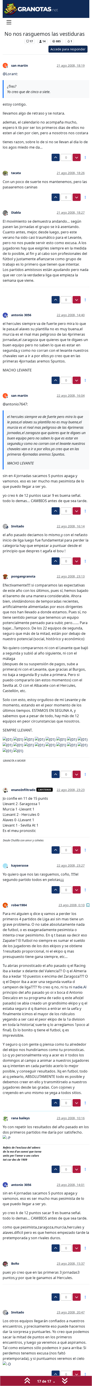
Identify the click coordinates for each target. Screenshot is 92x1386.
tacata (16, 173)
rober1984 (19, 905)
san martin (19, 65)
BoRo (15, 1263)
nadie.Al (79, 987)
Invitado (17, 526)
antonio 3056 (21, 315)
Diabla (16, 212)
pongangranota (23, 576)
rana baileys (20, 1118)
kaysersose (19, 865)
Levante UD (13, 41)
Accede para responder (68, 49)
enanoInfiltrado (23, 790)
